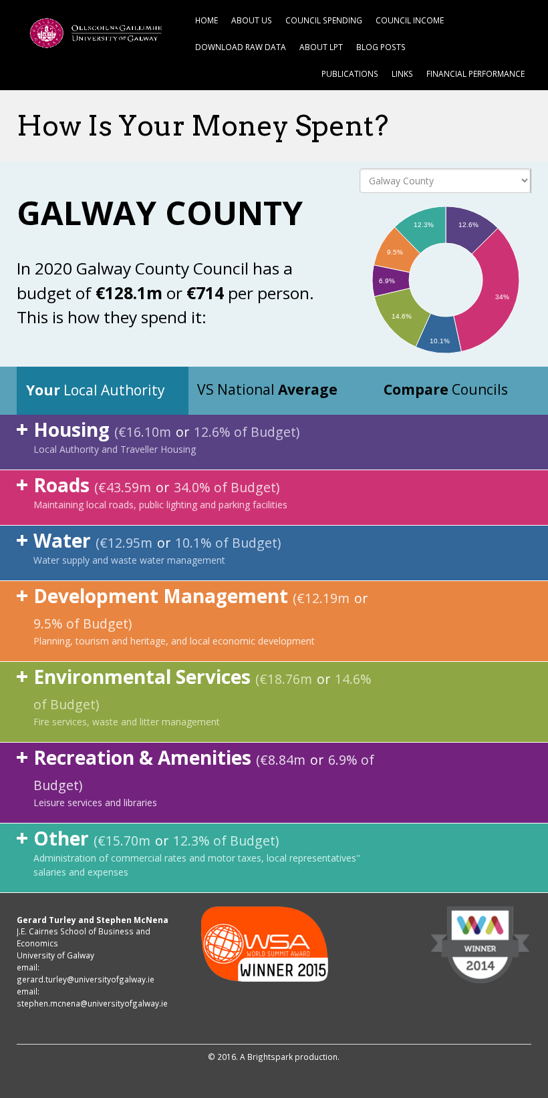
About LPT (321, 46)
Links (402, 73)
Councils (446, 389)
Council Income (410, 20)
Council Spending (323, 20)
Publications (349, 73)
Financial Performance (475, 73)
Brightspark (270, 1056)
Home (206, 20)
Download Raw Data (240, 46)
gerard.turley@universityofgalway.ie (85, 979)
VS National (267, 389)
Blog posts (381, 46)
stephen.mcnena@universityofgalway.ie (92, 1003)
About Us (251, 20)
